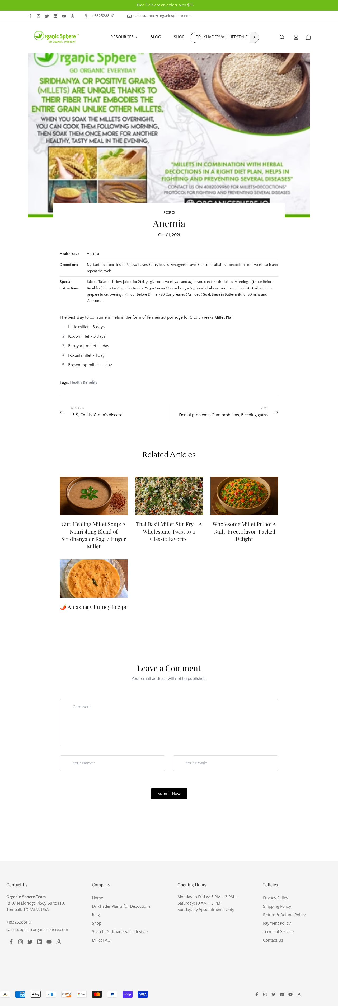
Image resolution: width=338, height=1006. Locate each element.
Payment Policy (277, 923)
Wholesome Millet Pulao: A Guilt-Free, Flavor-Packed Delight (244, 531)
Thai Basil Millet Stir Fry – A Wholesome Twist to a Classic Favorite (169, 531)
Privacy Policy (275, 898)
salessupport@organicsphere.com (37, 929)
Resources (122, 37)
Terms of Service (278, 931)
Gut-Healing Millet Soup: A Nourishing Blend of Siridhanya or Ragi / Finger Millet (94, 535)
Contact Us (273, 940)
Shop (179, 37)
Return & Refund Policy (284, 914)
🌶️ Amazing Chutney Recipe (94, 606)
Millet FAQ (101, 940)
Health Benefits (83, 382)
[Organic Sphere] (56, 37)
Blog (156, 37)
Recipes (169, 212)
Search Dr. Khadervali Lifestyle (120, 931)
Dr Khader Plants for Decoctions (121, 906)
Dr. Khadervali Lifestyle (221, 37)
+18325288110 (18, 922)
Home (97, 898)
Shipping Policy (277, 906)
